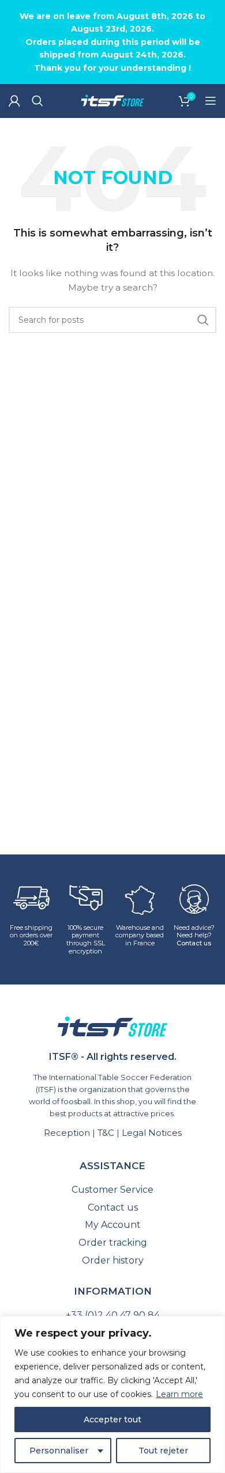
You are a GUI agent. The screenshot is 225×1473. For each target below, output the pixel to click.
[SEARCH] (203, 320)
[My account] (14, 100)
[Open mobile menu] (210, 100)
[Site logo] (112, 100)
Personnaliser (58, 1450)
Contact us (194, 943)
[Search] (37, 100)
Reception (67, 1132)
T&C (105, 1132)
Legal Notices (152, 1132)
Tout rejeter (163, 1450)
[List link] (112, 1189)
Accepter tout (112, 1419)
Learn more (179, 1394)
